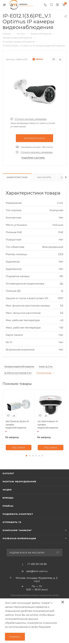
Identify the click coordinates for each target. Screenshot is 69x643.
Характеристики (17, 177)
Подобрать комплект (18, 514)
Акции (7, 489)
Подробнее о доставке (33, 157)
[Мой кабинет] (57, 5)
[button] (26, 456)
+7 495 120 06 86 (37, 564)
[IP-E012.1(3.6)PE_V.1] (34, 91)
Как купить (44, 177)
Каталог (8, 473)
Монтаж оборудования (19, 481)
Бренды (8, 497)
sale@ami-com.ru (36, 571)
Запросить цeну (34, 138)
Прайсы (8, 506)
